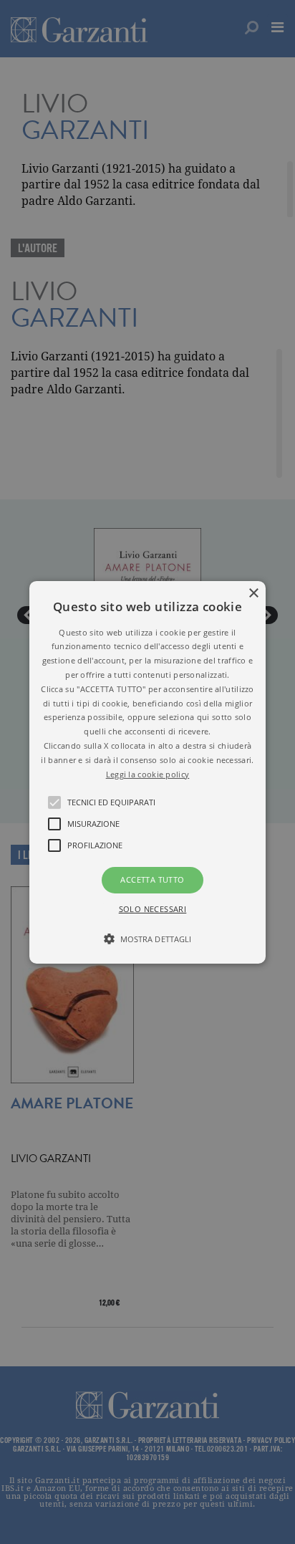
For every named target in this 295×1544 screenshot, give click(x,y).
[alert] (147, 772)
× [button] (253, 593)
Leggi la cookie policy (148, 773)
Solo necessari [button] (153, 908)
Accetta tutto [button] (152, 879)
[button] (147, 771)
